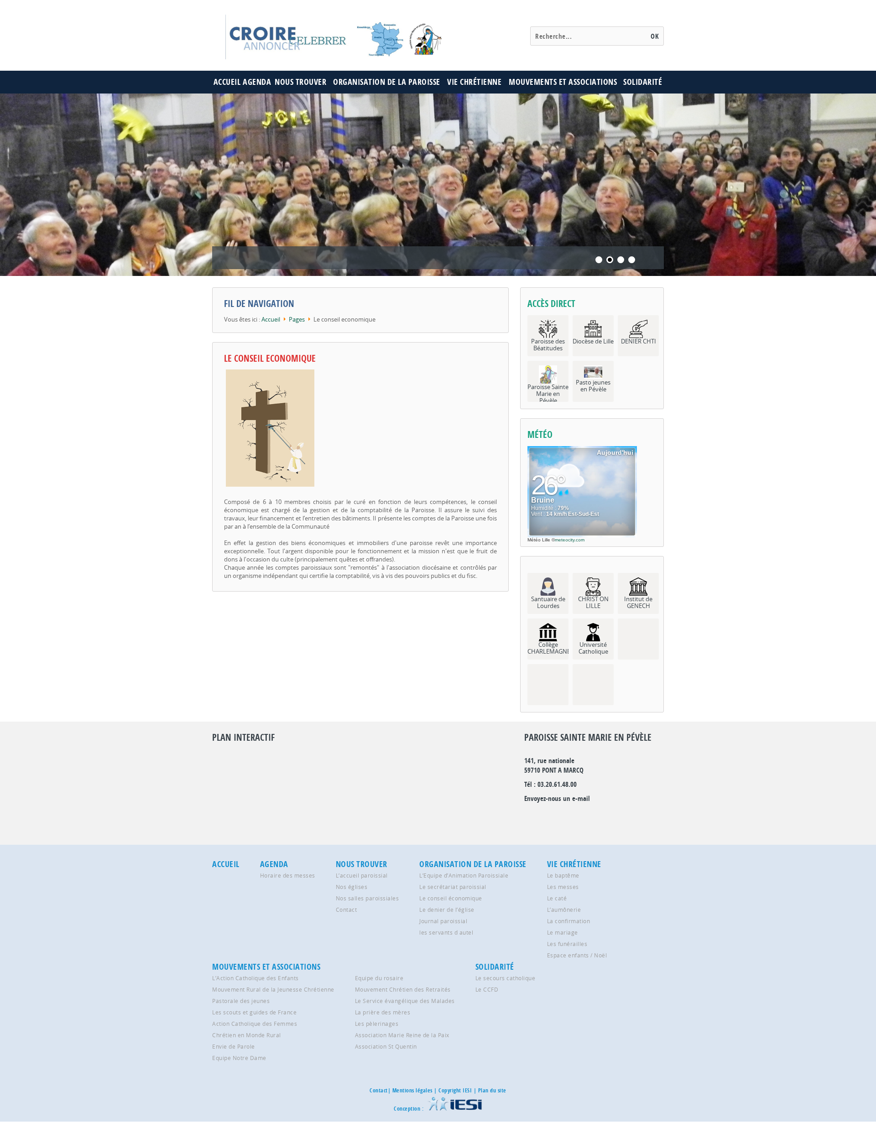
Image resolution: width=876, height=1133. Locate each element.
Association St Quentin (386, 1046)
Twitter (551, 817)
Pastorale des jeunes (241, 1000)
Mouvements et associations (563, 82)
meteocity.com (569, 539)
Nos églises (352, 886)
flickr (570, 817)
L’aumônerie (564, 909)
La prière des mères (383, 1012)
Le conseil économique (450, 898)
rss (609, 817)
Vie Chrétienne (474, 82)
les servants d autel (446, 932)
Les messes (563, 886)
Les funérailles (567, 943)
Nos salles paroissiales (367, 898)
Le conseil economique (270, 358)
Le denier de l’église (446, 909)
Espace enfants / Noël (577, 955)
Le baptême (563, 875)
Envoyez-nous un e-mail (557, 798)
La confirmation (568, 921)
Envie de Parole (233, 1046)
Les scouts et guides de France (254, 1012)
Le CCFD (487, 989)
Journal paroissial (443, 921)
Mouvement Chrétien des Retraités (403, 989)
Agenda (257, 82)
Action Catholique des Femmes (254, 1023)
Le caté (557, 898)
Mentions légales (412, 1090)
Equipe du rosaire (379, 978)
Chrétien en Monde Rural (246, 1035)
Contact (346, 909)
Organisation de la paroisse (386, 82)
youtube (629, 817)
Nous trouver (300, 82)
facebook (590, 817)
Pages (297, 319)
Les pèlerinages (377, 1023)
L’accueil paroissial (362, 875)
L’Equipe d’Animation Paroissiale (463, 875)
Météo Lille (538, 539)
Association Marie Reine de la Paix (402, 1035)
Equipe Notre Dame (239, 1057)
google (531, 817)
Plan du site (492, 1090)
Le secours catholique (505, 978)
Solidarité (642, 82)
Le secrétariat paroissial (452, 886)
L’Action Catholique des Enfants (255, 978)
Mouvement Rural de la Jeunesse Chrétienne (273, 989)
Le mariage (562, 932)
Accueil (227, 82)
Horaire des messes (287, 875)
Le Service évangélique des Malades (405, 1000)
